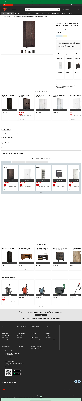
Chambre (18, 16)
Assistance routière (20, 335)
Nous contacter (4, 344)
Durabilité (32, 344)
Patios (43, 13)
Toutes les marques (34, 337)
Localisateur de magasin (6, 328)
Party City (63, 13)
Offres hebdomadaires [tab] (6, 161)
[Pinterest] (12, 382)
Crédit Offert (35, 4)
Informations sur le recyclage (36, 346)
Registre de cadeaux (20, 339)
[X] (5, 382)
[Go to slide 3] (29, 51)
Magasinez (59, 1)
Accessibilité (48, 335)
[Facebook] (2, 382)
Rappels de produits (5, 339)
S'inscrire (8, 357)
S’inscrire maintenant (55, 318)
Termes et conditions (49, 331)
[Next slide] (80, 2)
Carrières (32, 335)
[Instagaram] (7, 382)
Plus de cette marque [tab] (43, 161)
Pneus (48, 13)
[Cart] (78, 9)
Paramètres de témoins (6, 346)
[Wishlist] (74, 9)
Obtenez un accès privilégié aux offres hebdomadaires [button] (40, 399)
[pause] (5, 2)
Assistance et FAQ (5, 331)
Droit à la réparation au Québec (51, 339)
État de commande (5, 333)
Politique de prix (48, 337)
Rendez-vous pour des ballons (21, 341)
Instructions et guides (20, 346)
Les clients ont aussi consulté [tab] (18, 161)
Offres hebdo (27, 13)
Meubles (13, 16)
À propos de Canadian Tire (35, 328)
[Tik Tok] (15, 382)
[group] (26, 114)
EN (78, 4)
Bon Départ (33, 341)
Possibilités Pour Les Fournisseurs (36, 348)
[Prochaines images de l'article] (51, 37)
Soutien (47, 4)
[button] (58, 9)
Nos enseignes (33, 333)
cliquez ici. (63, 87)
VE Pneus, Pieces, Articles (21, 333)
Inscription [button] (42, 4)
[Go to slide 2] (25, 51)
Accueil (4, 16)
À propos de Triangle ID (35, 331)
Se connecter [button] (74, 4)
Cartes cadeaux (19, 337)
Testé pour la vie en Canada (35, 339)
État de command (67, 9)
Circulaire (18, 13)
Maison (8, 16)
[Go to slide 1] (21, 51)
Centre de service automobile (21, 331)
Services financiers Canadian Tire (22, 328)
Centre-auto (70, 13)
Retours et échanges (5, 337)
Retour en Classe (55, 13)
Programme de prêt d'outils (21, 344)
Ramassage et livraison (5, 335)
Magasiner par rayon (8, 13)
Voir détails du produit (62, 29)
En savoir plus (8, 366)
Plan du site (48, 333)
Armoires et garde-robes (27, 16)
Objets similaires (70, 29)
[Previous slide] (2, 2)
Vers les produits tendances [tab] (31, 161)
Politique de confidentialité (50, 328)
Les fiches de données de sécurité (7, 341)
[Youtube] (10, 382)
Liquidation (37, 13)
